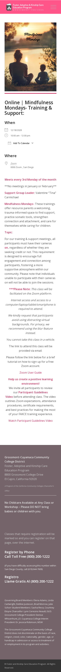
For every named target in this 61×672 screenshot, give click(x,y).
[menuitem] (51, 7)
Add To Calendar (21, 143)
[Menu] (51, 7)
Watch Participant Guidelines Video (30, 421)
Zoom (13, 163)
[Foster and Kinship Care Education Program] (25, 7)
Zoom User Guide (30, 372)
